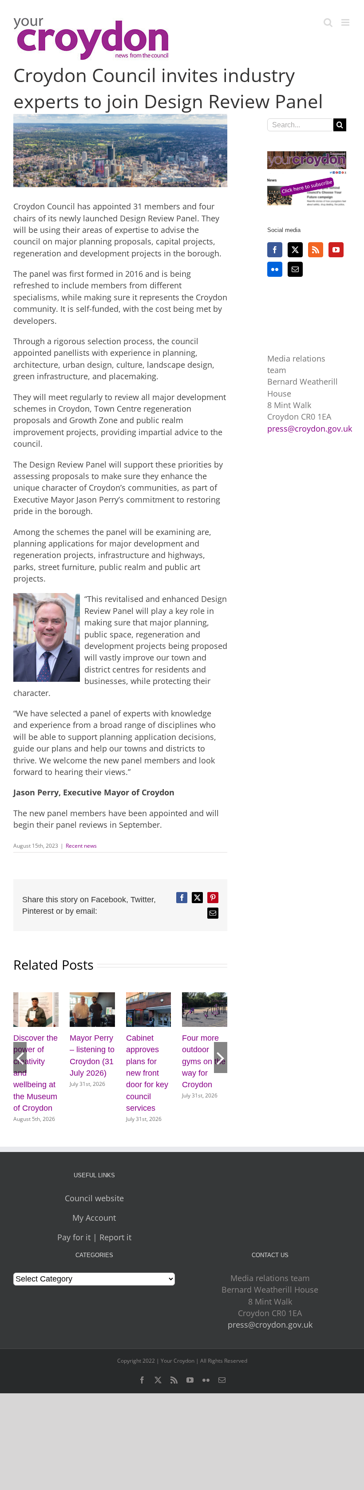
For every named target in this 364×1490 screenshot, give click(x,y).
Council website (94, 1198)
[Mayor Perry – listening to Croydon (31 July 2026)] (92, 997)
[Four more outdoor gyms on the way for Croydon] (204, 997)
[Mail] (295, 269)
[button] (20, 1057)
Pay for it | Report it (94, 1237)
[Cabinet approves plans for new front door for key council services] (148, 997)
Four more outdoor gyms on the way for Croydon (204, 1061)
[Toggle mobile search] (328, 22)
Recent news (81, 845)
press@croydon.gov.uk (309, 428)
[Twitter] (295, 249)
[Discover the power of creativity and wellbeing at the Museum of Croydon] (36, 997)
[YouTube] (336, 249)
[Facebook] (274, 249)
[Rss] (315, 249)
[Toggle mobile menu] (346, 22)
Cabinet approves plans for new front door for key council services (147, 1073)
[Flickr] (274, 269)
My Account (94, 1217)
